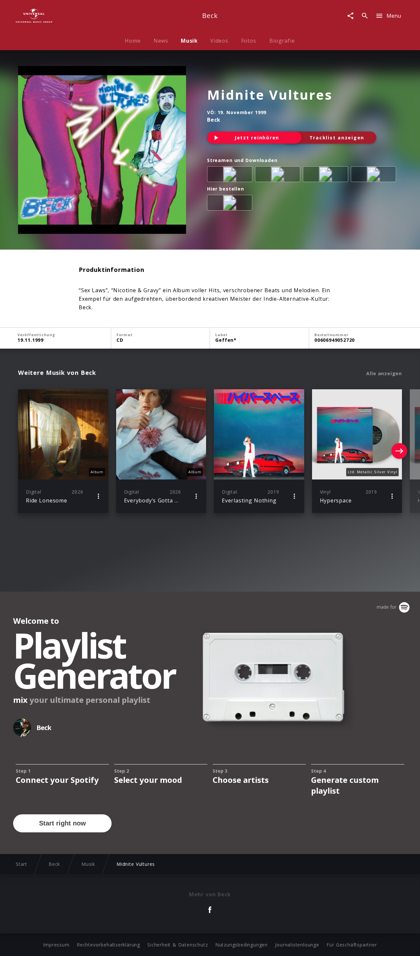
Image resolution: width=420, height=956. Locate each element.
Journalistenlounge (297, 945)
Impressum (56, 945)
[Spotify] (279, 175)
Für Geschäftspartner (351, 945)
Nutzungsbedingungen (241, 945)
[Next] (399, 451)
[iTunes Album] (375, 175)
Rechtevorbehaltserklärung (108, 945)
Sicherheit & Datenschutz (177, 945)
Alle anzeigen (384, 373)
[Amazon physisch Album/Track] (231, 204)
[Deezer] (327, 175)
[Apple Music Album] (231, 175)
